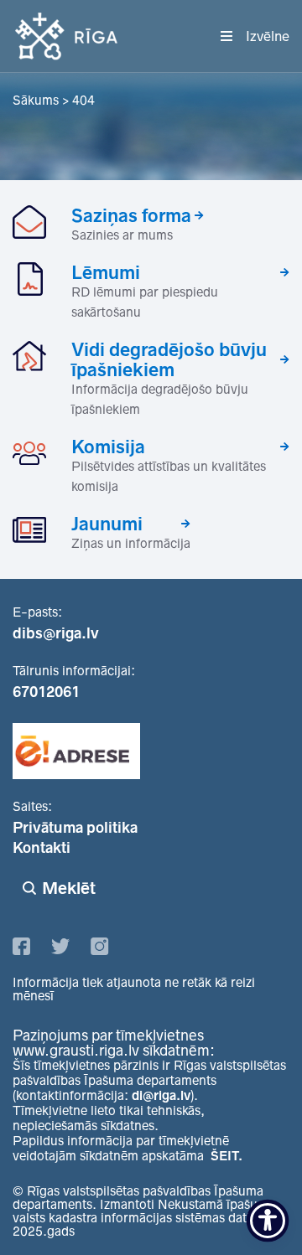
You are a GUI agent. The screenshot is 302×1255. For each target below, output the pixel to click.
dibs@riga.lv (56, 633)
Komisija (108, 446)
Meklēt (69, 888)
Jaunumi (107, 524)
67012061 (46, 692)
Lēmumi (105, 272)
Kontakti (41, 847)
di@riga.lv (161, 1095)
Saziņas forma (131, 215)
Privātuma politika (75, 827)
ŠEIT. (226, 1156)
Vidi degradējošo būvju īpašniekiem (169, 359)
